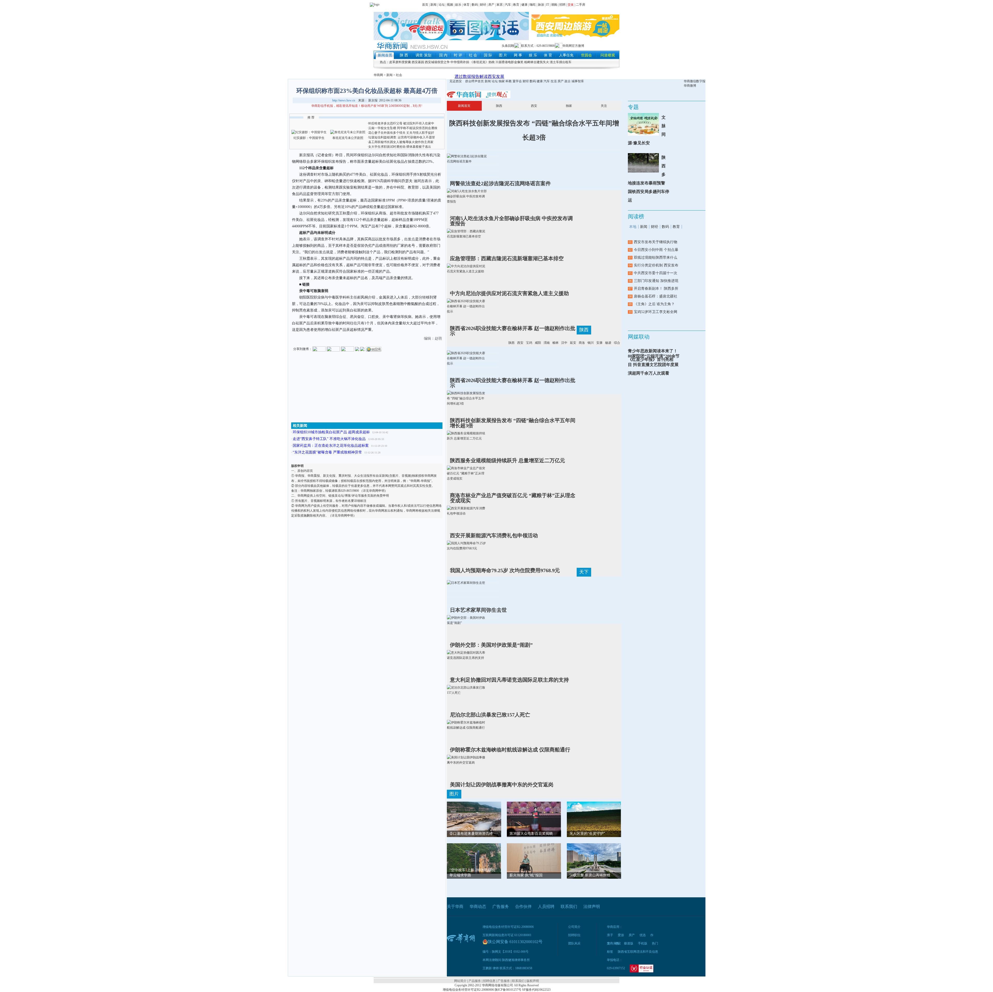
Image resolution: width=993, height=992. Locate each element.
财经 (483, 4)
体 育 (548, 55)
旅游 (541, 4)
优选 (643, 935)
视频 (450, 4)
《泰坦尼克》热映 (482, 62)
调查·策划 (423, 55)
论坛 (442, 4)
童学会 (517, 81)
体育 (466, 4)
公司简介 (574, 927)
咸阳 (538, 343)
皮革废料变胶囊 (400, 62)
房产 (491, 4)
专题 (633, 107)
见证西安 (455, 81)
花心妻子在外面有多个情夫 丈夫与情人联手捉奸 (401, 133)
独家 (502, 81)
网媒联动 (639, 337)
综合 (617, 343)
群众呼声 (471, 81)
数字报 (700, 81)
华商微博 (690, 85)
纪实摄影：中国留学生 (309, 138)
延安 (573, 343)
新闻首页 (385, 55)
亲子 (610, 935)
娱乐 (458, 4)
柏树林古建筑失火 (536, 62)
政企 (568, 81)
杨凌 (608, 343)
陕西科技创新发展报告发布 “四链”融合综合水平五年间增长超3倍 (534, 130)
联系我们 (569, 906)
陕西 (499, 106)
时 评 (458, 55)
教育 (516, 4)
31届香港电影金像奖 (509, 62)
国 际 (488, 55)
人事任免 (566, 55)
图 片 (503, 55)
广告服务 (500, 906)
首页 (425, 4)
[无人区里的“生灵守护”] (594, 819)
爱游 (621, 935)
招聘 (562, 4)
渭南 (547, 343)
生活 (554, 81)
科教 (509, 81)
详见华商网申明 (374, 491)
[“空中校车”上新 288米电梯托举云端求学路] (474, 858)
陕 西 (404, 55)
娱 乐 (533, 55)
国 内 (443, 55)
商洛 (582, 343)
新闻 (433, 4)
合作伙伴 (523, 906)
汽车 (508, 4)
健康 (524, 4)
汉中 (564, 343)
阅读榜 (636, 216)
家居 (499, 4)
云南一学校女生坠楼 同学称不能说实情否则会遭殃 (402, 128)
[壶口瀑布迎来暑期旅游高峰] (474, 821)
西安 (534, 106)
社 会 (473, 55)
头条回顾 (508, 46)
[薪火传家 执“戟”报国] (534, 858)
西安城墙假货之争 (437, 62)
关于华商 (455, 906)
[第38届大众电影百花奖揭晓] (534, 818)
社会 (399, 75)
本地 (632, 227)
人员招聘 (546, 906)
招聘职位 (574, 935)
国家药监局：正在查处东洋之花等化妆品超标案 (331, 445)
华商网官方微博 (573, 46)
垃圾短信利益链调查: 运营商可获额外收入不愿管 (401, 137)
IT (547, 4)
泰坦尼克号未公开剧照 (347, 138)
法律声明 (591, 906)
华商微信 (690, 81)
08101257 (512, 989)
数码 (475, 4)
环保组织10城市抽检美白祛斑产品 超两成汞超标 (331, 432)
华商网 (378, 75)
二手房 (580, 4)
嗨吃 (533, 4)
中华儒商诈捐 (459, 62)
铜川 (591, 343)
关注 (604, 106)
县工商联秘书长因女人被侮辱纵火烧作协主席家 (400, 142)
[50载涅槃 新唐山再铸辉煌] (594, 863)
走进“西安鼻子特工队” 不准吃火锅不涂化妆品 (329, 439)
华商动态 (478, 906)
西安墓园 (418, 62)
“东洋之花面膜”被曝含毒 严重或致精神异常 (327, 452)
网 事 (518, 55)
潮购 (554, 4)
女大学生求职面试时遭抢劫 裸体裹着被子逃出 (399, 146)
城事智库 (577, 81)
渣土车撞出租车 (560, 62)
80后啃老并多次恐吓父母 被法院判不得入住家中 (401, 123)
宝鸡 (529, 343)
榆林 (555, 343)
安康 (599, 343)
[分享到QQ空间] (374, 348)
